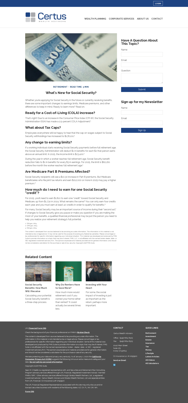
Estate (148, 340)
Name (124, 49)
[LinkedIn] (114, 365)
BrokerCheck (83, 332)
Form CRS (29, 391)
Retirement (150, 333)
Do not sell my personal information (46, 362)
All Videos (150, 360)
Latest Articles (152, 357)
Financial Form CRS (37, 328)
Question (125, 70)
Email (124, 60)
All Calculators (152, 363)
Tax (147, 347)
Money (148, 350)
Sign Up (142, 130)
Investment (150, 336)
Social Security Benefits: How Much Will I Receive (36, 288)
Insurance (150, 343)
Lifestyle (149, 353)
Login (158, 3)
